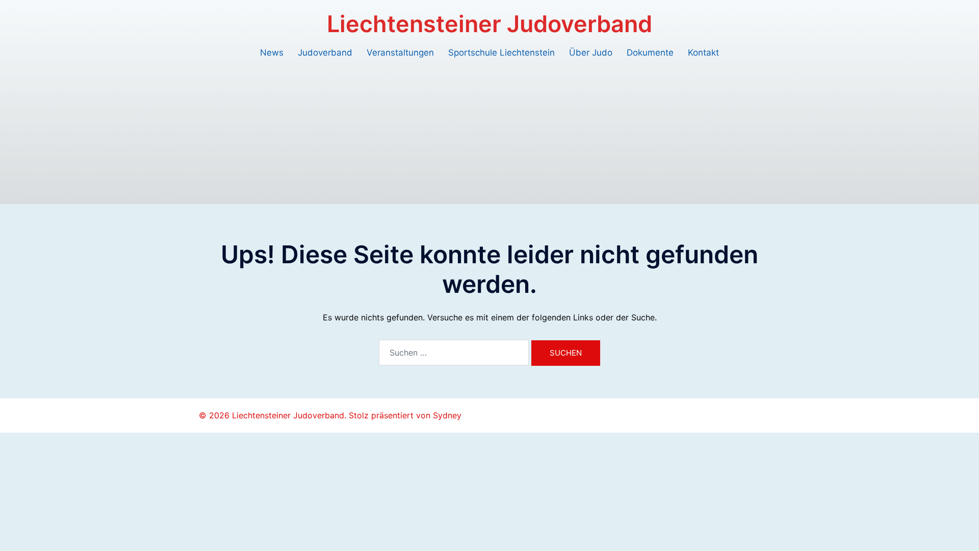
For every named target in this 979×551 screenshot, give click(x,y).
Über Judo (590, 52)
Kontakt (703, 52)
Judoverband (325, 52)
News (272, 52)
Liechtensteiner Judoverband (489, 24)
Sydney (447, 415)
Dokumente (650, 52)
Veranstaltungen (400, 52)
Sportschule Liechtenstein (501, 52)
